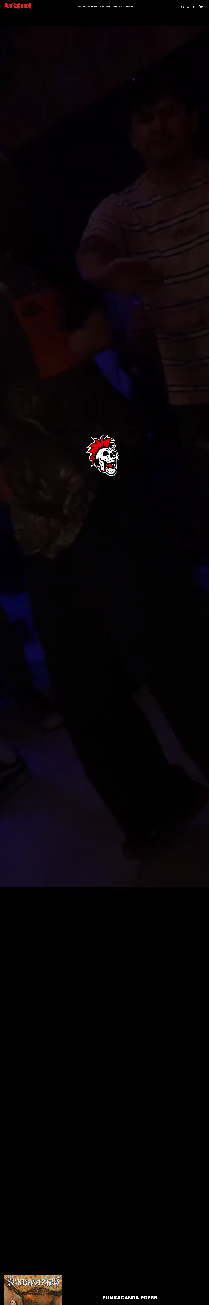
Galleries (80, 6)
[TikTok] (193, 6)
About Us (117, 6)
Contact (128, 6)
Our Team (105, 6)
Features (92, 6)
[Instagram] (182, 6)
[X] (188, 6)
